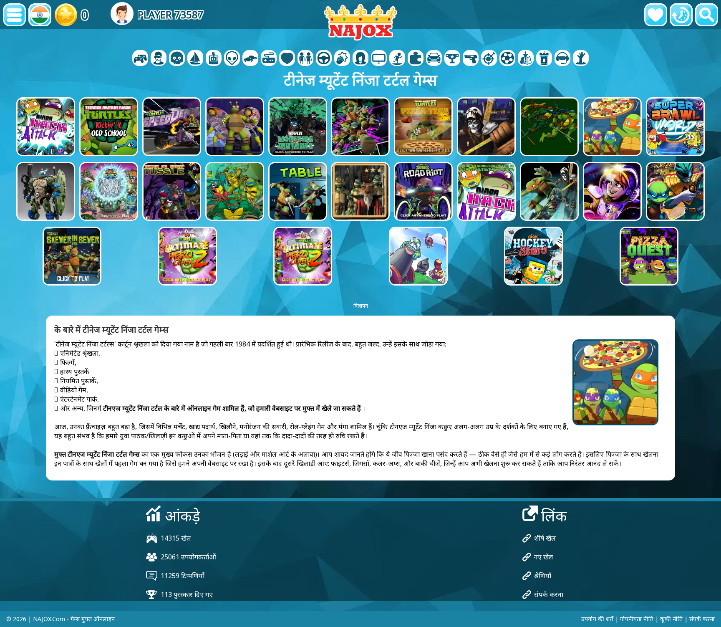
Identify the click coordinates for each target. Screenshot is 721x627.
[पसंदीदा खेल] (655, 14)
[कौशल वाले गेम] (489, 59)
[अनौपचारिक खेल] (269, 59)
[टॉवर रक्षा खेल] (544, 59)
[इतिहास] (681, 14)
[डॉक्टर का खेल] (287, 59)
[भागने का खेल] (434, 59)
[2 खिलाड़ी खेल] (140, 59)
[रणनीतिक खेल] (526, 59)
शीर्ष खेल (545, 538)
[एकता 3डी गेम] (562, 59)
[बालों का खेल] (360, 59)
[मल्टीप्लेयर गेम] (379, 59)
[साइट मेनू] (14, 14)
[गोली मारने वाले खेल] (470, 59)
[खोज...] (706, 14)
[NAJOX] (360, 22)
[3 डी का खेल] (158, 59)
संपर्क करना (548, 594)
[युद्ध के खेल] (177, 59)
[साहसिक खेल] (195, 59)
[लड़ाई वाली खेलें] (342, 59)
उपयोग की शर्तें (597, 619)
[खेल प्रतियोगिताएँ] (507, 59)
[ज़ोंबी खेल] (581, 59)
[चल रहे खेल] (452, 59)
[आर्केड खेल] (213, 59)
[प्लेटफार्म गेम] (397, 59)
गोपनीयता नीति (636, 619)
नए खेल (543, 556)
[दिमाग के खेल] (232, 59)
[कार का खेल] (250, 59)
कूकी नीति (671, 619)
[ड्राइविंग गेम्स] (324, 59)
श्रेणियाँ (542, 575)
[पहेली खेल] (415, 59)
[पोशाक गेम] (305, 59)
